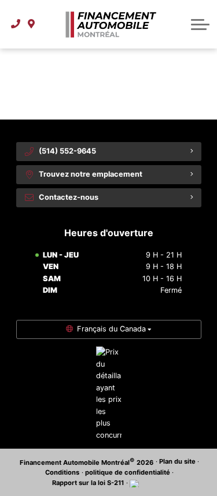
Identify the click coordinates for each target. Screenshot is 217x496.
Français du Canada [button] (111, 329)
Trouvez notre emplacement (90, 174)
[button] (200, 24)
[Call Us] (16, 24)
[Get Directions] (31, 24)
